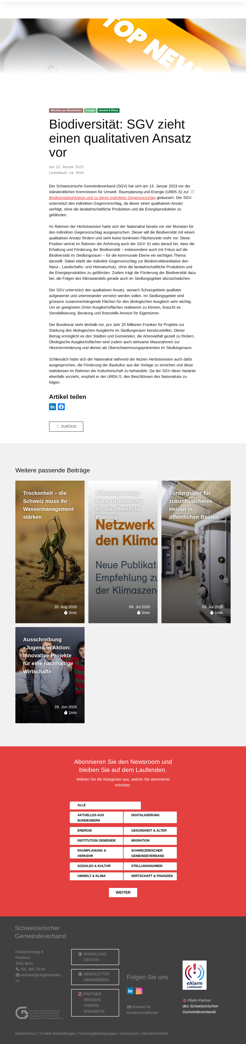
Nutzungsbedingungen (98, 1033)
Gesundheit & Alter (149, 830)
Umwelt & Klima (108, 110)
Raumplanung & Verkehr (91, 853)
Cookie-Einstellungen (58, 1033)
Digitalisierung (145, 815)
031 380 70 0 (32, 969)
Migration (140, 840)
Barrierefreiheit (155, 1033)
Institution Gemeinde (96, 840)
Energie (90, 110)
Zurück (69, 426)
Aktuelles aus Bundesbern (66, 110)
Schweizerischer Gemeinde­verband (147, 853)
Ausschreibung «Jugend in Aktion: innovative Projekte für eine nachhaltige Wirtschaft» (48, 655)
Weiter (123, 892)
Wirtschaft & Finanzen (152, 876)
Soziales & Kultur (94, 866)
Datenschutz (26, 1033)
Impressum (130, 1033)
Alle (81, 805)
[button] (52, 406)
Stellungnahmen (146, 866)
